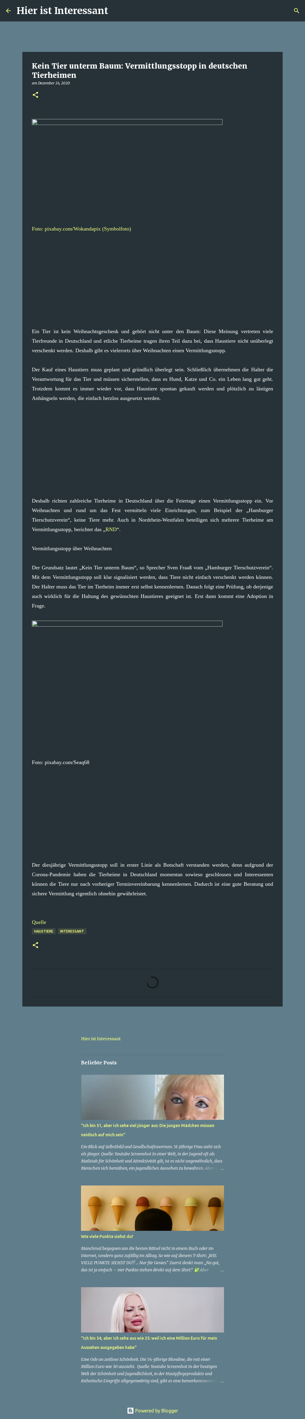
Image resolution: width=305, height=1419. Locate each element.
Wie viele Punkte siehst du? (107, 1236)
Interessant (72, 931)
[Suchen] (116, 11)
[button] (35, 95)
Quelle (39, 922)
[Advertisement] (152, 275)
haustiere (43, 931)
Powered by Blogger (156, 1410)
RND (111, 529)
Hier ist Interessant (62, 11)
